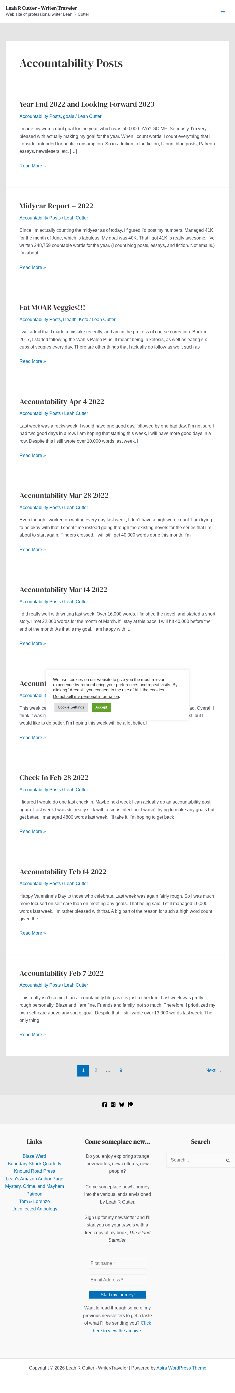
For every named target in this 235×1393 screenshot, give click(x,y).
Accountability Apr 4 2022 (61, 401)
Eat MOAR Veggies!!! (52, 307)
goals (68, 116)
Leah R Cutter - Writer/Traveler (41, 7)
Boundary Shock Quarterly (34, 1163)
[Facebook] (104, 1104)
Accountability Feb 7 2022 (61, 973)
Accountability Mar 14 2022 (63, 589)
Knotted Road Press (34, 1171)
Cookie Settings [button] (71, 707)
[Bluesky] (121, 1104)
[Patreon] (130, 1104)
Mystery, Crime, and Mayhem (34, 1186)
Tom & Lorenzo (34, 1201)
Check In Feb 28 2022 (54, 777)
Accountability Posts (40, 116)
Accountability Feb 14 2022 (63, 871)
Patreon (34, 1194)
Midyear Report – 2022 (56, 206)
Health (70, 319)
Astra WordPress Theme (181, 1368)
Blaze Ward (34, 1156)
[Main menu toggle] (223, 11)
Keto (83, 319)
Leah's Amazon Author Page (34, 1178)
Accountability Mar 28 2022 (64, 495)
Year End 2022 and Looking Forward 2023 (86, 104)
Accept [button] (101, 707)
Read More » (32, 166)
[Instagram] (113, 1104)
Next (213, 1070)
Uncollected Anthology (34, 1208)
